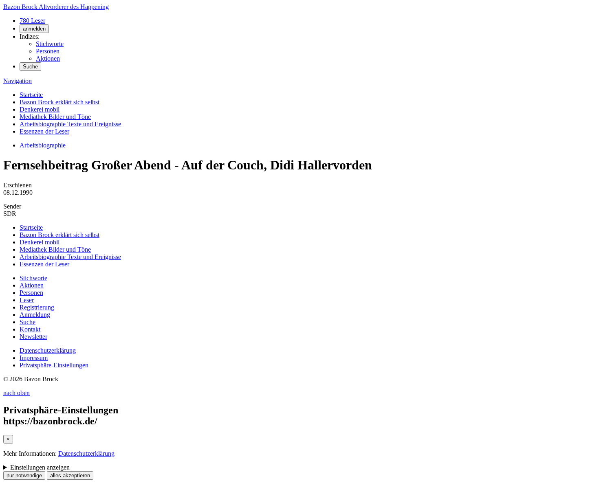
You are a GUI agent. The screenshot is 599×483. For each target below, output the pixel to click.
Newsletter (33, 336)
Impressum (34, 357)
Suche (30, 67)
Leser (27, 299)
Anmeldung (35, 314)
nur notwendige (24, 475)
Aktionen (48, 58)
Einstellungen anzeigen (40, 467)
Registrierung (37, 307)
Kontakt (30, 329)
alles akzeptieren (70, 475)
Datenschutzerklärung (48, 350)
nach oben (16, 392)
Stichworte (50, 43)
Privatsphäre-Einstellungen (54, 365)
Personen (47, 51)
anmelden (34, 29)
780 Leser (32, 20)
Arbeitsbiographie (43, 145)
